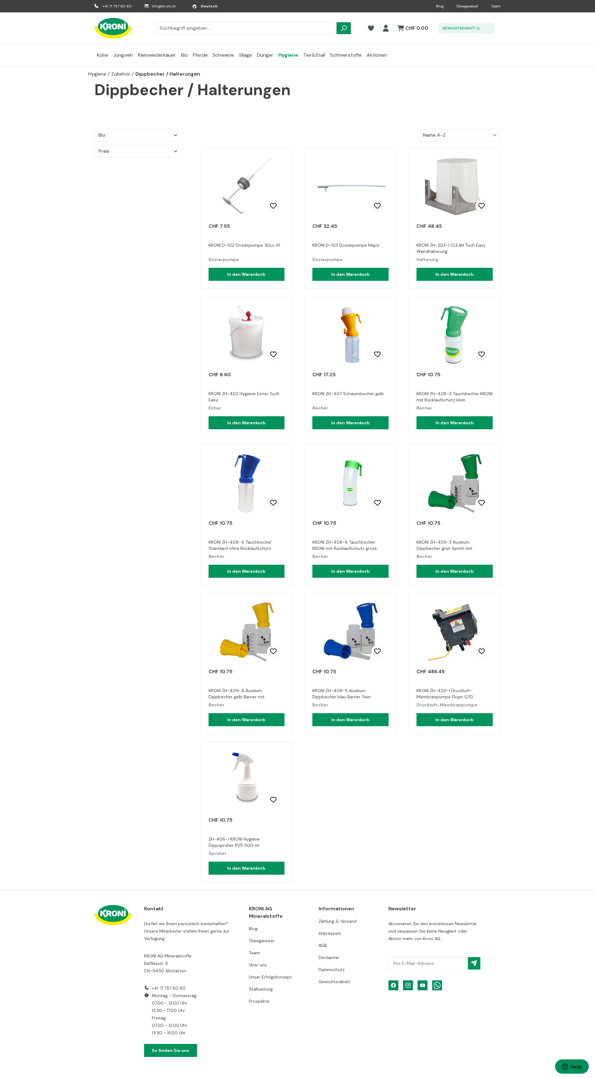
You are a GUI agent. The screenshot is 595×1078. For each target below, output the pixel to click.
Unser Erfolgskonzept (270, 977)
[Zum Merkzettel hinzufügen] (273, 206)
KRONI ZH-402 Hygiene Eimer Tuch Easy (244, 397)
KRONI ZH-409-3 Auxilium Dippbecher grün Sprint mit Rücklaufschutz (444, 546)
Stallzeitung (261, 989)
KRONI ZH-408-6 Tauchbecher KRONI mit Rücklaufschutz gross (344, 545)
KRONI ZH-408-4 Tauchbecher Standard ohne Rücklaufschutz (240, 545)
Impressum (330, 933)
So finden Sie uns (170, 1050)
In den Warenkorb (246, 274)
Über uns (258, 965)
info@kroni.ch (164, 6)
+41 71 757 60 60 (117, 6)
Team (495, 6)
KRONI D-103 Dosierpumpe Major (346, 245)
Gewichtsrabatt (335, 981)
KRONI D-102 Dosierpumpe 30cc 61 (244, 245)
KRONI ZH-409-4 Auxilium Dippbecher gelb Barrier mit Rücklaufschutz (237, 694)
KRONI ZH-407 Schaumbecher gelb (348, 393)
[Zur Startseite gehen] (113, 28)
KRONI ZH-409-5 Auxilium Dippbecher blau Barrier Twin (341, 694)
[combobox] (246, 28)
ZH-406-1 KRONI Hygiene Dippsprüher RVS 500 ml (234, 842)
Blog (440, 6)
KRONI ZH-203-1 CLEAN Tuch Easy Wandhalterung (451, 248)
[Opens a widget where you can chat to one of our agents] (572, 1067)
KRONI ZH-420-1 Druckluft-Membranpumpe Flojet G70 (444, 694)
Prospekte (259, 1001)
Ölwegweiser (467, 6)
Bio (102, 135)
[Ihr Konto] (385, 28)
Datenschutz (332, 969)
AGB (323, 945)
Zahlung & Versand (338, 921)
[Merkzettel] (371, 28)
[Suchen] (343, 28)
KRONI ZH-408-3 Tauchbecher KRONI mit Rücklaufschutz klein (454, 397)
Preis (104, 151)
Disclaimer (329, 957)
